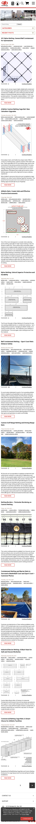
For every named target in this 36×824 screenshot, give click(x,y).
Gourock (4, 4)
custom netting (4, 48)
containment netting (14, 280)
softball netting (13, 202)
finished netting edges (24, 510)
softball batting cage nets (22, 730)
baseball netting (26, 199)
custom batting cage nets (11, 118)
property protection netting (11, 434)
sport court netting (16, 353)
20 (9, 619)
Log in (17, 3)
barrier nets (26, 581)
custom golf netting (18, 430)
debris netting (9, 659)
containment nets (17, 46)
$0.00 (27, 3)
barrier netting (11, 657)
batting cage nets (20, 726)
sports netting (21, 202)
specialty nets (9, 283)
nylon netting (26, 48)
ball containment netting (15, 199)
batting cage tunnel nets (7, 117)
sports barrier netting (17, 49)
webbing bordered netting (24, 511)
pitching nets (4, 202)
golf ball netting (10, 432)
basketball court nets (11, 351)
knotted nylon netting (15, 48)
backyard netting (5, 349)
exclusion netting (19, 659)
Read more (7, 103)
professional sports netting (7, 730)
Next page (32, 785)
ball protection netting (6, 46)
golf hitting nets (16, 200)
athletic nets (4, 199)
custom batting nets (6, 200)
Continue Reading (27, 84)
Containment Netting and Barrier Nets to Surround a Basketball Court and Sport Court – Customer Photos (18, 573)
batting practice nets (20, 117)
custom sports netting (6, 120)
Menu (33, 3)
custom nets (4, 510)
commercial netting (22, 657)
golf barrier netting (20, 432)
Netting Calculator (12, 3)
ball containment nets (16, 349)
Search (19, 24)
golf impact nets (26, 200)
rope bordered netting (11, 511)
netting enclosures (18, 120)
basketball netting (17, 583)
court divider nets (28, 46)
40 (9, 387)
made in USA (9, 282)
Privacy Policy (25, 814)
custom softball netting (25, 118)
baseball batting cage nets (7, 726)
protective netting (10, 661)
